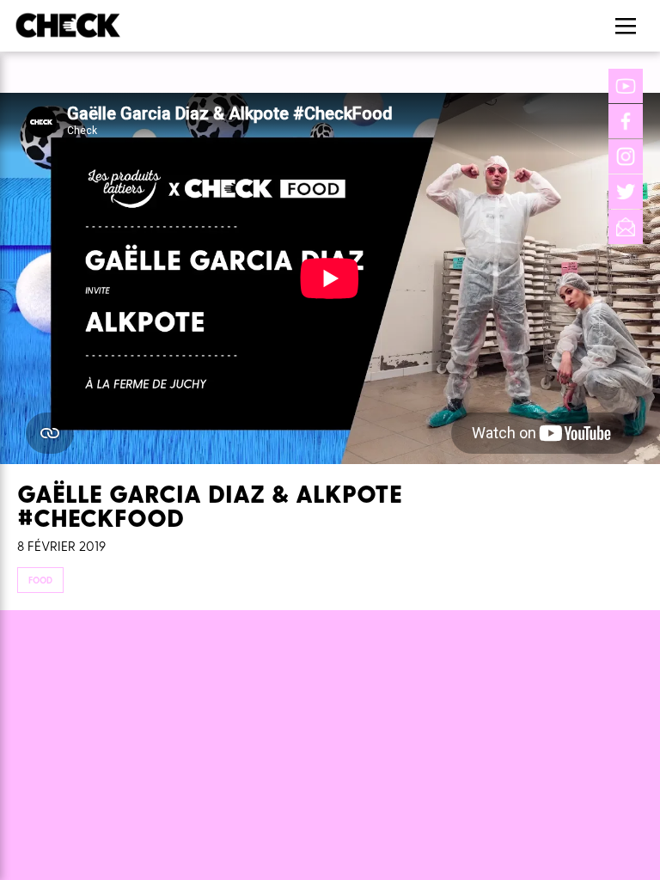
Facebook (625, 121)
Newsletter (625, 227)
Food (40, 580)
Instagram (625, 156)
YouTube (625, 86)
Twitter (625, 191)
